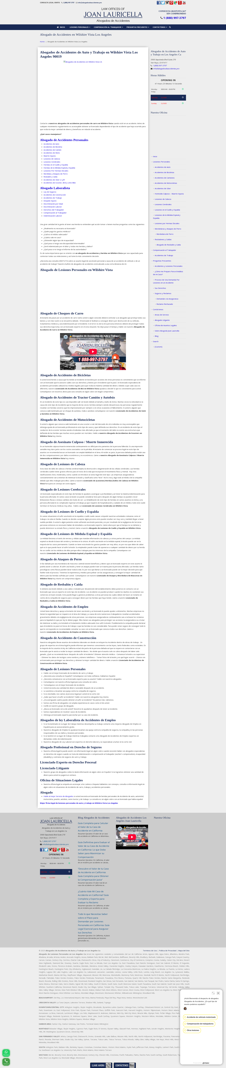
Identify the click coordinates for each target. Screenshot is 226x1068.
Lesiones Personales (161, 162)
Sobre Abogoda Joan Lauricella (167, 331)
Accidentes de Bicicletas (164, 172)
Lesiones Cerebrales (52, 162)
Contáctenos (158, 309)
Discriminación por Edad (53, 204)
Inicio (155, 156)
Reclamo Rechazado (165, 304)
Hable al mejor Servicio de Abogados (58, 796)
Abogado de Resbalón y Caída (169, 245)
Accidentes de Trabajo (53, 198)
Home (42, 42)
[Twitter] (163, 4)
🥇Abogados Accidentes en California (113, 15)
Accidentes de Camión (52, 150)
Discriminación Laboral (52, 207)
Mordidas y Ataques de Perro (56, 174)
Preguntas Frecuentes (162, 261)
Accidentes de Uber (163, 188)
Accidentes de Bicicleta (53, 147)
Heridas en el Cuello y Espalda (56, 165)
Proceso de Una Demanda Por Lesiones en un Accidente (166, 281)
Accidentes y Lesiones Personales (168, 266)
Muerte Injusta (50, 156)
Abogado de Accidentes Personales (64, 140)
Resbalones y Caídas (163, 239)
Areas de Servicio (162, 315)
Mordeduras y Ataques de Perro (168, 229)
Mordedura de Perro (165, 234)
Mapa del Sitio (184, 950)
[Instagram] (167, 4)
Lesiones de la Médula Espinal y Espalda (166, 216)
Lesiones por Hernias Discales (167, 223)
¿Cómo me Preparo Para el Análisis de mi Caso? (168, 273)
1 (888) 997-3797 (68, 3)
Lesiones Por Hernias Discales (56, 171)
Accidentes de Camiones (165, 178)
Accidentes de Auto (51, 144)
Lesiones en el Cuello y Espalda (167, 210)
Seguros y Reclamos (163, 293)
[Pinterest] (171, 4)
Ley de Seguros (50, 192)
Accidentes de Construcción (55, 195)
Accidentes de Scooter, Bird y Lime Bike (60, 182)
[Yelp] (180, 4)
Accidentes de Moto (52, 153)
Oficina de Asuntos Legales (166, 325)
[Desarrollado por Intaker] (206, 1063)
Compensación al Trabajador (164, 250)
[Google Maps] (176, 4)
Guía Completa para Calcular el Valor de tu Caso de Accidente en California (93, 827)
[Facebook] (159, 4)
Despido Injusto (50, 201)
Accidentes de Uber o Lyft (54, 180)
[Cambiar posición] (213, 993)
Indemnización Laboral (53, 216)
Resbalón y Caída (50, 177)
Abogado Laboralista (55, 188)
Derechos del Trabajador (54, 210)
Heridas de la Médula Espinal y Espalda (59, 168)
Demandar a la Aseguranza (167, 299)
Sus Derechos (160, 288)
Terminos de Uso (150, 950)
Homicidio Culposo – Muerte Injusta (169, 194)
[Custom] (158, 347)
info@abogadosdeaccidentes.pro (90, 3)
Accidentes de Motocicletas (166, 183)
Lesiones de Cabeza (52, 159)
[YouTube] (184, 4)
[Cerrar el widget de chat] (218, 993)
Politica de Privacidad (167, 950)
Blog (156, 336)
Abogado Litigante (162, 320)
